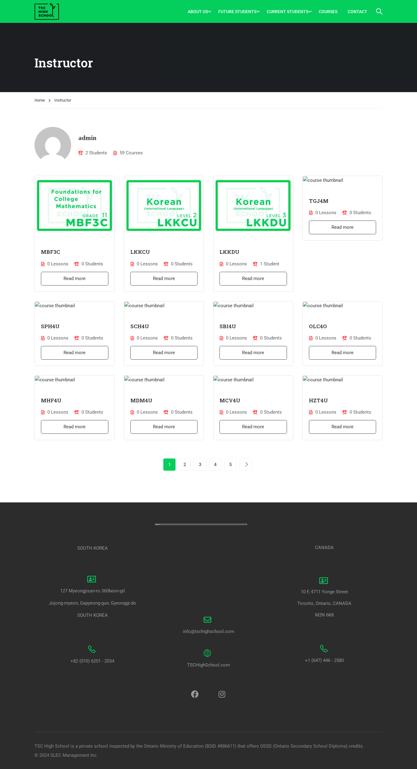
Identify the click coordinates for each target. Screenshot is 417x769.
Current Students (287, 11)
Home (39, 100)
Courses (328, 11)
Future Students (237, 11)
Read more (74, 278)
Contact (357, 11)
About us (198, 11)
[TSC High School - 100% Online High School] (57, 11)
